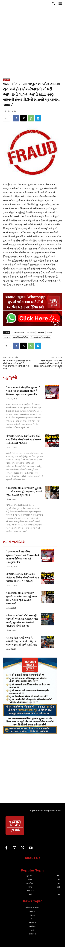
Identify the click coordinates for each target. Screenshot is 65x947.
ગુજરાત (6, 80)
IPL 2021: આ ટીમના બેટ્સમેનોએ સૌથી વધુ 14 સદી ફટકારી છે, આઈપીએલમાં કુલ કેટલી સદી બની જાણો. (17, 365)
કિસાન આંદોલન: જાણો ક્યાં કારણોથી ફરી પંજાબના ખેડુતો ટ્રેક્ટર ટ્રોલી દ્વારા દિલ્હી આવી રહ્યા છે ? (48, 365)
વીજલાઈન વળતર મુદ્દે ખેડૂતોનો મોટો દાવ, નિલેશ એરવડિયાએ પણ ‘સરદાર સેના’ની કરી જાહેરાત (23, 440)
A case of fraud (18, 332)
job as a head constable (40, 337)
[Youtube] (30, 848)
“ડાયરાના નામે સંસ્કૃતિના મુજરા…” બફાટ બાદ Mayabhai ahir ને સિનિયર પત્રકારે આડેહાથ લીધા (23, 391)
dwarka (41, 332)
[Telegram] (38, 118)
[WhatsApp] (31, 118)
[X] (23, 118)
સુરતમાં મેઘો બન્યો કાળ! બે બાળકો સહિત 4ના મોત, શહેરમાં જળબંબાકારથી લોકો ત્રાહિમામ (21, 641)
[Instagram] (14, 848)
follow (49, 332)
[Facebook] (16, 118)
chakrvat (30, 332)
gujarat (7, 337)
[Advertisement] (32, 44)
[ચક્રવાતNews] (15, 826)
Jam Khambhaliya (20, 337)
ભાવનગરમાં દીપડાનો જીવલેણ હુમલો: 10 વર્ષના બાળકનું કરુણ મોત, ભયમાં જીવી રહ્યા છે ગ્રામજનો (24, 492)
